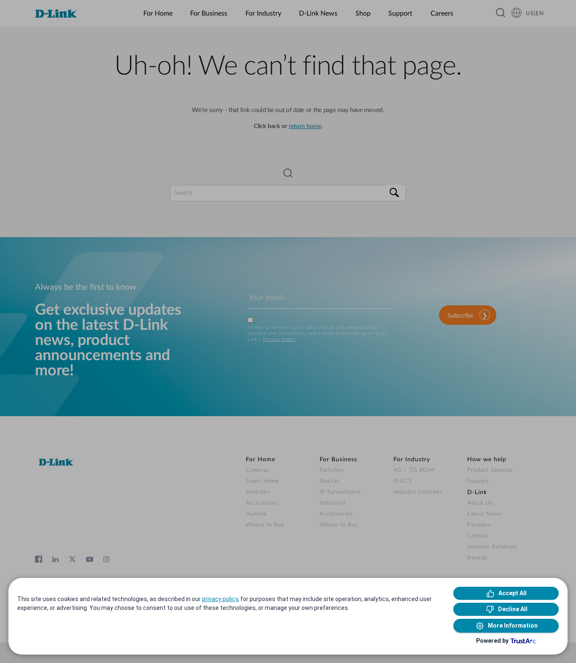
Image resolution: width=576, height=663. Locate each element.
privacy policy (220, 599)
